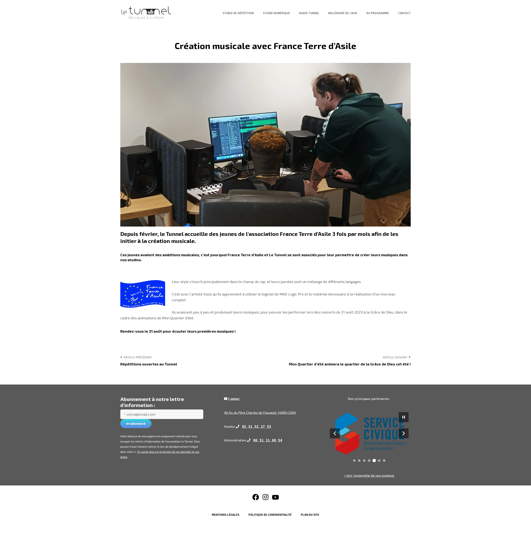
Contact (404, 13)
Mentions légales (225, 514)
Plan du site (310, 514)
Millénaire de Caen (342, 13)
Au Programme (377, 13)
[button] (335, 433)
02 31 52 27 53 (256, 427)
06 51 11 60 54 (267, 440)
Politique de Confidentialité (270, 514)
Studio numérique (276, 13)
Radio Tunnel (309, 13)
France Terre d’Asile (305, 233)
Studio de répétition (238, 13)
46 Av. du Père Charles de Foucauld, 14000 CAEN (260, 412)
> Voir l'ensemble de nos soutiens (369, 475)
